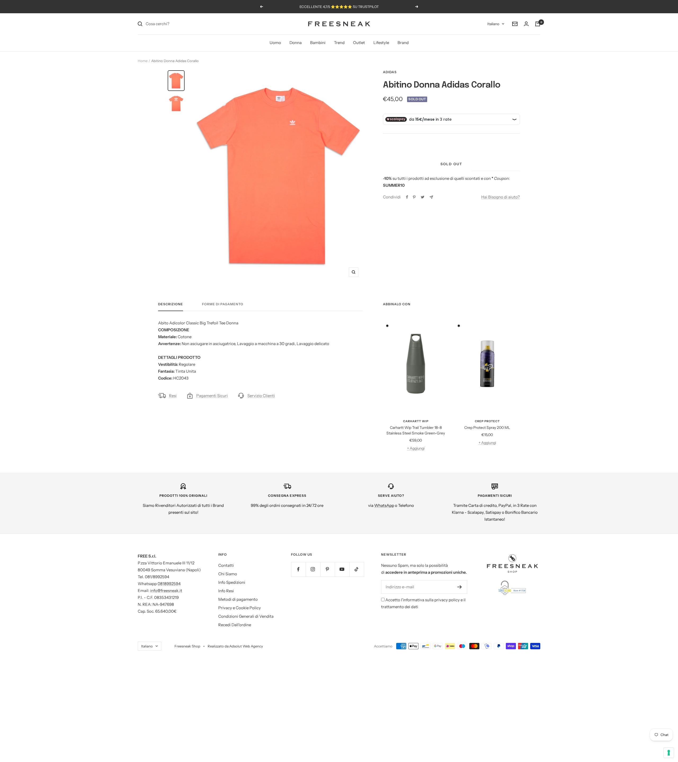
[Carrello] (537, 23)
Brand (403, 42)
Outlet (359, 42)
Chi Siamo (227, 573)
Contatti (226, 565)
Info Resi (226, 590)
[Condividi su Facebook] (407, 197)
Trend (339, 42)
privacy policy (447, 599)
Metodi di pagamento (238, 599)
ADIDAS (390, 72)
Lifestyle (381, 42)
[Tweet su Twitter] (422, 197)
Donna (295, 42)
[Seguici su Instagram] (313, 569)
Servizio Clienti (261, 395)
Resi (173, 395)
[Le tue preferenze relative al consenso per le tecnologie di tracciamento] (669, 753)
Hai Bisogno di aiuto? (500, 196)
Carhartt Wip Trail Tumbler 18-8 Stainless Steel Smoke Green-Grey (415, 430)
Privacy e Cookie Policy (239, 607)
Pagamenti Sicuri (212, 395)
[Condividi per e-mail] (431, 197)
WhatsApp (384, 505)
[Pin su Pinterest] (414, 197)
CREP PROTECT (487, 421)
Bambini (317, 42)
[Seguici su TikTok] (356, 569)
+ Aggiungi (416, 448)
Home (143, 61)
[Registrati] (459, 587)
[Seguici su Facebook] (298, 569)
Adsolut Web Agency (246, 646)
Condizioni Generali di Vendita (246, 616)
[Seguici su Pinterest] (327, 569)
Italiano (493, 23)
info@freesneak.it (166, 590)
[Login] (526, 23)
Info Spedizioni (231, 582)
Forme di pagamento (222, 304)
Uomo (275, 42)
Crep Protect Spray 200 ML (487, 427)
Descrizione (170, 304)
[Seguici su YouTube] (342, 569)
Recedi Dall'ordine (234, 624)
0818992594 (169, 583)
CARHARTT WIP (416, 421)
